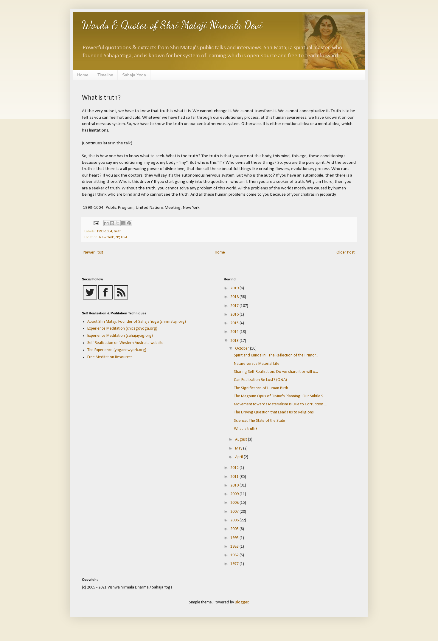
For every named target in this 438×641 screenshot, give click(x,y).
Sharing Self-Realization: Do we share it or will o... (276, 372)
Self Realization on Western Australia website (125, 343)
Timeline (105, 74)
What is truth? (245, 429)
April (239, 457)
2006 (235, 520)
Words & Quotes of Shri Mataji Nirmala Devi (172, 24)
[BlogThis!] (112, 223)
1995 (235, 538)
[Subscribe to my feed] (121, 298)
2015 (235, 323)
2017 (235, 306)
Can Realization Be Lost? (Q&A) (260, 380)
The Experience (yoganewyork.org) (116, 350)
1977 (235, 564)
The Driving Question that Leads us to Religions (274, 412)
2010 (235, 485)
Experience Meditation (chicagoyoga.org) (122, 328)
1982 (235, 555)
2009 (235, 494)
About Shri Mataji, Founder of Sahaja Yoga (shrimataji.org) (136, 321)
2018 (235, 297)
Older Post (345, 252)
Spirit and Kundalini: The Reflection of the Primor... (276, 355)
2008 (235, 503)
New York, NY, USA (113, 237)
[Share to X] (118, 223)
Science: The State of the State (259, 420)
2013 (235, 341)
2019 (235, 288)
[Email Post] (96, 223)
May (239, 448)
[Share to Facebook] (123, 223)
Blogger (241, 602)
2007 (235, 511)
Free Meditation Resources (110, 357)
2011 (235, 477)
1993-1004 (104, 231)
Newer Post (93, 252)
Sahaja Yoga (134, 74)
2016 (235, 314)
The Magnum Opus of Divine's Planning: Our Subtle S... (280, 396)
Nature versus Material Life (256, 364)
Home (82, 74)
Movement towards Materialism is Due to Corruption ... (280, 404)
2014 (235, 332)
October (242, 348)
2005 (235, 529)
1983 (235, 546)
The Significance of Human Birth (261, 388)
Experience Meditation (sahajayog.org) (120, 335)
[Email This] (106, 223)
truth (118, 231)
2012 (235, 468)
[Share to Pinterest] (129, 223)
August (241, 439)
